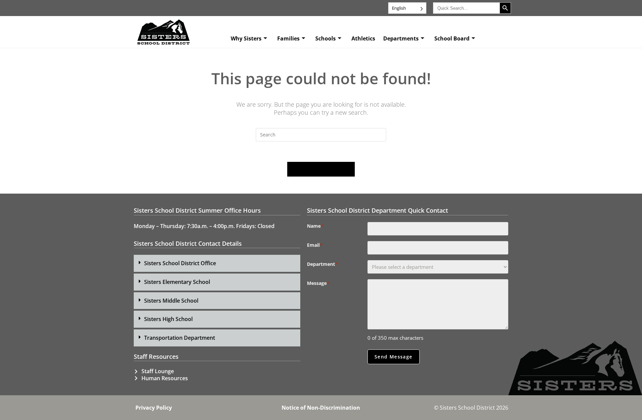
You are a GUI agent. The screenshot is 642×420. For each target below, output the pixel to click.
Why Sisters (246, 38)
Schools (325, 38)
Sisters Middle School (171, 300)
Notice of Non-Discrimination (321, 407)
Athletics (363, 38)
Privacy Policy (153, 407)
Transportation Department (179, 337)
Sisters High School (168, 319)
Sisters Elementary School (177, 282)
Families (288, 38)
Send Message (393, 356)
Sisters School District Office (180, 263)
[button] (217, 263)
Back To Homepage (321, 169)
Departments (401, 38)
